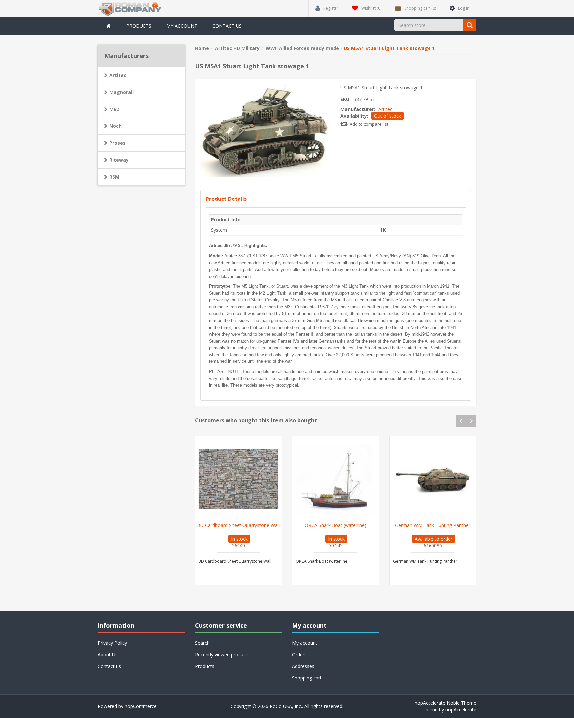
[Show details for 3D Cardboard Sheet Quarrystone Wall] (239, 479)
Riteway (119, 160)
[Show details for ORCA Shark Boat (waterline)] (336, 479)
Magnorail (121, 92)
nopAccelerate (460, 709)
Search (202, 643)
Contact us (227, 26)
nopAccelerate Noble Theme (445, 703)
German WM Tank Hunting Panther (432, 525)
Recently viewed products (222, 654)
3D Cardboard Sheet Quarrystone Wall (238, 525)
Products (138, 26)
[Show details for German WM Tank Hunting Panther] (433, 479)
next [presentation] (471, 421)
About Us (108, 654)
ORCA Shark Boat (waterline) (335, 525)
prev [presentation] (461, 421)
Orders (299, 654)
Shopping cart (307, 678)
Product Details (226, 198)
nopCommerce (141, 706)
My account (181, 26)
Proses (117, 143)
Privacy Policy (112, 643)
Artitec (385, 109)
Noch (115, 126)
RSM (114, 177)
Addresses (303, 666)
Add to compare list (369, 124)
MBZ (114, 109)
